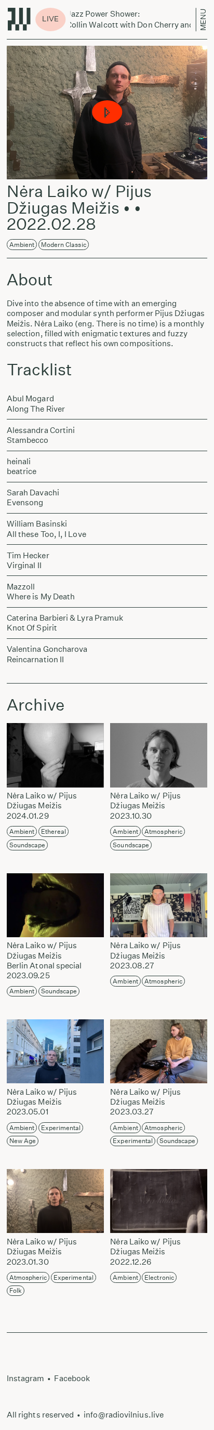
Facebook (72, 1378)
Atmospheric (163, 831)
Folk (15, 1290)
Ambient (22, 244)
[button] (107, 112)
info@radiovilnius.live (124, 1415)
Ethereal (53, 831)
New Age (22, 1140)
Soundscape (27, 845)
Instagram (26, 1378)
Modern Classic (63, 244)
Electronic (159, 1277)
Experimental (61, 1127)
